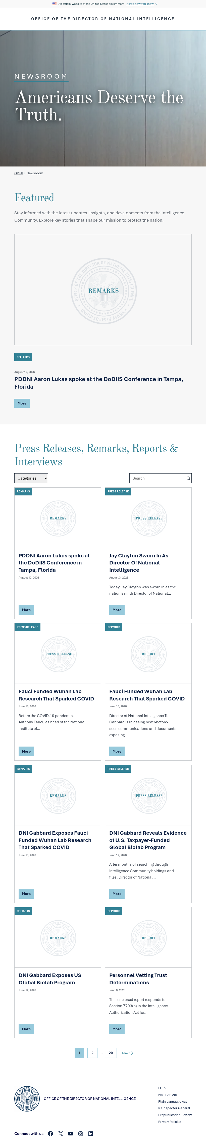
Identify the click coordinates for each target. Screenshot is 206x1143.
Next (126, 1053)
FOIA (162, 1088)
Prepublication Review (175, 1115)
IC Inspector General (174, 1108)
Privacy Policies (169, 1122)
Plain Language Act (172, 1101)
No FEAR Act (167, 1095)
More (21, 404)
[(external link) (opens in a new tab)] (102, 289)
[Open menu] (197, 19)
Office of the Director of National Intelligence (103, 18)
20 (111, 1053)
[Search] (188, 478)
